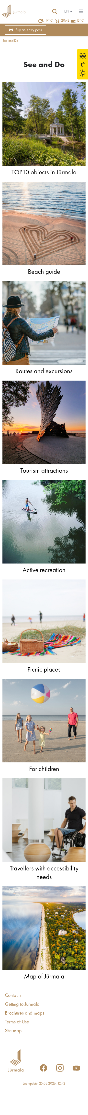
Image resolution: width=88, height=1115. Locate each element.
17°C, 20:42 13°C (64, 20)
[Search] (54, 11)
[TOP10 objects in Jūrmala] (44, 125)
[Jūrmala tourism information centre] (13, 11)
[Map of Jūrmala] (44, 929)
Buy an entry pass (28, 30)
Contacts (13, 995)
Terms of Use (17, 1022)
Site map (13, 1031)
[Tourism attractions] (44, 424)
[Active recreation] (44, 523)
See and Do (10, 40)
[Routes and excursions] (44, 324)
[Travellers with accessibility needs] (44, 821)
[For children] (44, 722)
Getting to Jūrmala (22, 1004)
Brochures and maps (24, 1013)
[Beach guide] (44, 225)
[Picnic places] (44, 622)
